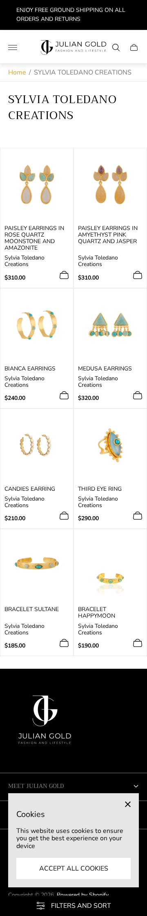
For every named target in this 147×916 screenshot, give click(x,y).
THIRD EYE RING (100, 489)
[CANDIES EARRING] (36, 445)
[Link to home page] (45, 722)
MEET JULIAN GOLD (36, 786)
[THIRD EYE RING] (110, 445)
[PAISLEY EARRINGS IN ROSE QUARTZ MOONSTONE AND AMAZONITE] (36, 184)
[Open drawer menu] (13, 47)
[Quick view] (64, 275)
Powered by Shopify (83, 895)
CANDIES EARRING (29, 489)
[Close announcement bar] (134, 15)
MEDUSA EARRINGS (105, 368)
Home (17, 72)
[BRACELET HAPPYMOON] (110, 565)
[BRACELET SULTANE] (36, 565)
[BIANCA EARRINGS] (36, 325)
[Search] (116, 47)
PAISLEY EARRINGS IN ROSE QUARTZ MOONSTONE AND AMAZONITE (34, 238)
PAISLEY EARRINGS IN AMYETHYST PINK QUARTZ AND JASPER (108, 235)
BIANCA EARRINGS (30, 368)
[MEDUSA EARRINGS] (110, 325)
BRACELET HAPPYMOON (96, 612)
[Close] (128, 804)
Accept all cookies (73, 868)
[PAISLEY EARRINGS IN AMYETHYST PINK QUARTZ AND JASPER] (110, 184)
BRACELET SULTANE (31, 609)
